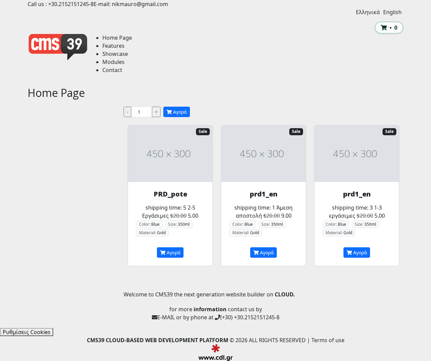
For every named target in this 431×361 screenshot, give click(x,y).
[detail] (170, 153)
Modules (113, 62)
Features (113, 45)
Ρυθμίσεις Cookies (27, 332)
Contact (112, 70)
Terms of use (327, 340)
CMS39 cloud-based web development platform (58, 47)
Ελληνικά (368, 12)
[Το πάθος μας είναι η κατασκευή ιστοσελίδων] (215, 352)
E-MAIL (166, 317)
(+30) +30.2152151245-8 (249, 317)
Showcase (115, 54)
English (392, 12)
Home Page (117, 37)
